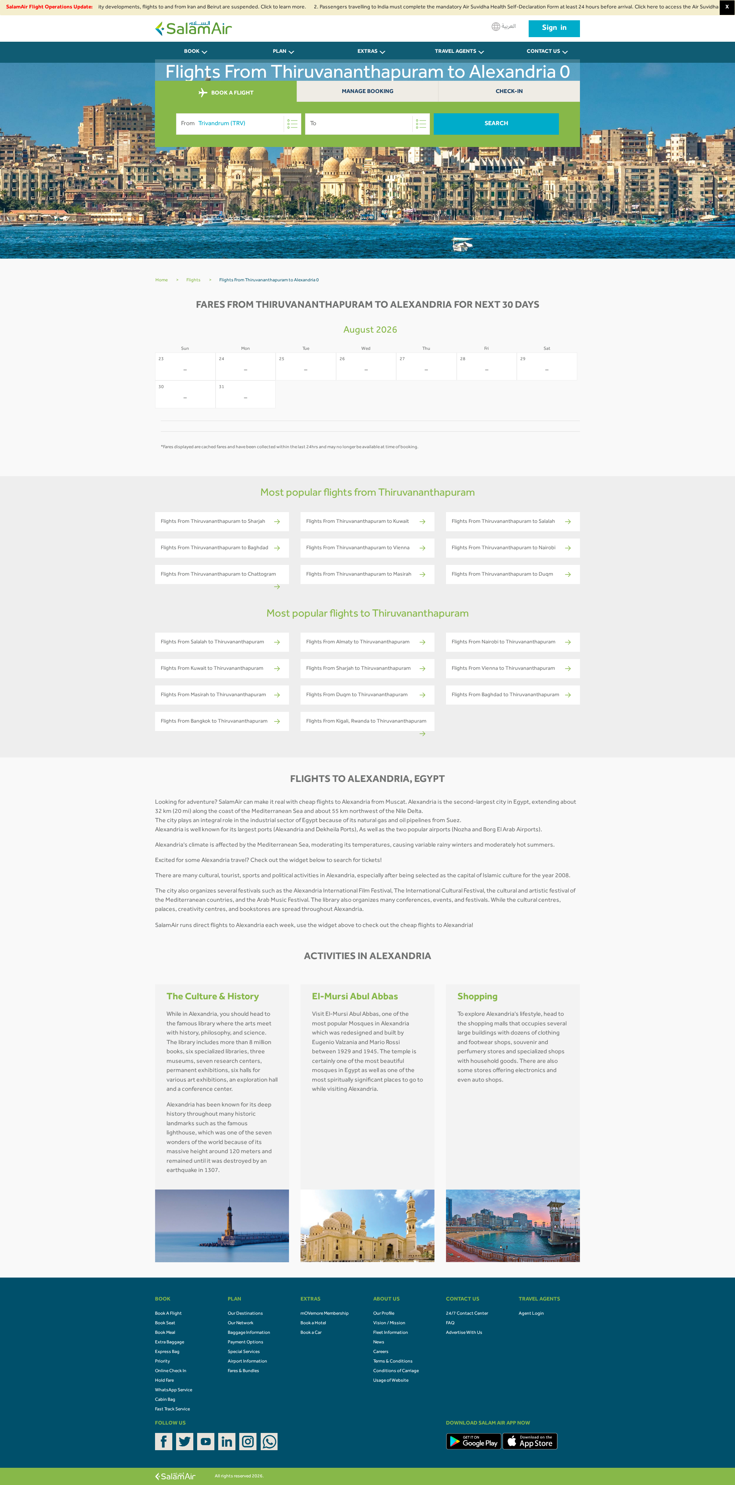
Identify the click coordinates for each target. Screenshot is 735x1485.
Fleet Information (390, 1333)
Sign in (554, 29)
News (378, 1342)
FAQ (450, 1323)
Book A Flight (168, 1314)
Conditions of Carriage (396, 1371)
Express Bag (167, 1352)
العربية (508, 27)
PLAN (279, 52)
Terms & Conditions (393, 1361)
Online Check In (170, 1371)
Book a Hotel (313, 1323)
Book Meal (165, 1333)
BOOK (191, 52)
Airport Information (247, 1361)
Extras (367, 52)
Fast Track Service (172, 1409)
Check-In (509, 92)
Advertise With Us (464, 1333)
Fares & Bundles (243, 1371)
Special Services (244, 1352)
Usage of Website (390, 1381)
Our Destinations (245, 1314)
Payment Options (245, 1342)
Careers (381, 1352)
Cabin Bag (165, 1400)
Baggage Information (249, 1333)
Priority (162, 1361)
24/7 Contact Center (467, 1314)
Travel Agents (455, 52)
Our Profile (383, 1314)
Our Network (240, 1323)
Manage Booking (368, 92)
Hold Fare (164, 1381)
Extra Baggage (169, 1342)
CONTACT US (543, 52)
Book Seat (165, 1323)
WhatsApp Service (173, 1390)
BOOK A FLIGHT (231, 93)
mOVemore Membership (325, 1314)
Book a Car (311, 1333)
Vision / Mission (389, 1323)
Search (496, 124)
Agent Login (531, 1314)
